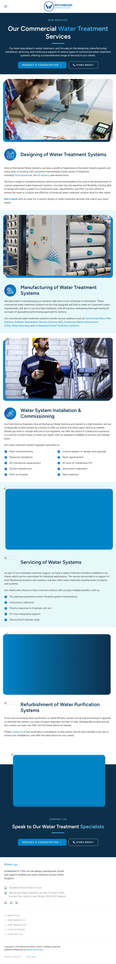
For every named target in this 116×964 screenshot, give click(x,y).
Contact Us (15, 934)
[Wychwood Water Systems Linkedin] (17, 902)
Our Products (17, 925)
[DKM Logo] (11, 864)
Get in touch (11, 199)
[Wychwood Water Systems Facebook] (6, 902)
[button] (5, 6)
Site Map (31, 957)
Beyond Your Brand (34, 950)
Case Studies (16, 929)
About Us (14, 915)
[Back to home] (58, 6)
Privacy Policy (12, 957)
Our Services (16, 920)
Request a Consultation (40, 65)
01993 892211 (85, 65)
